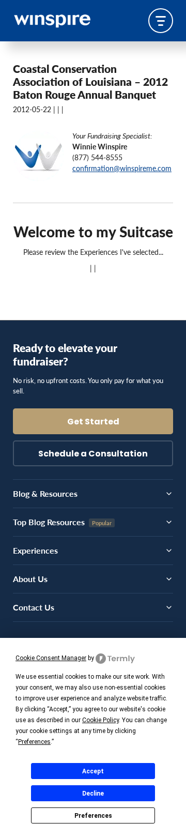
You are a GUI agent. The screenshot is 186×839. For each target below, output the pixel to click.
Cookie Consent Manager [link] (51, 658)
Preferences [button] (34, 741)
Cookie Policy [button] (100, 720)
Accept (93, 771)
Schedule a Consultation (93, 454)
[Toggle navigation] (160, 20)
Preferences (93, 815)
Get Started (93, 422)
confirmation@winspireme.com (122, 168)
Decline (93, 793)
